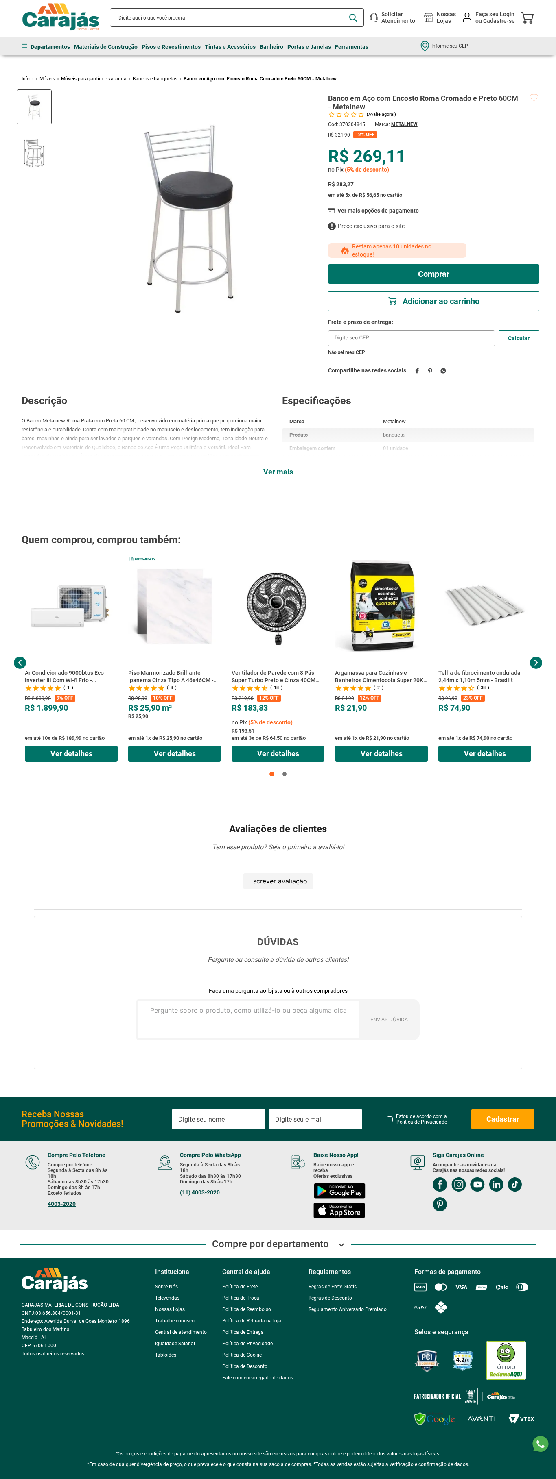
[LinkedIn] (496, 1185)
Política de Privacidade (421, 1122)
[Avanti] (481, 1419)
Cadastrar (502, 1119)
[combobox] (237, 17)
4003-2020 (62, 1204)
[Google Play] (339, 1192)
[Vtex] (521, 1419)
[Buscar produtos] (353, 18)
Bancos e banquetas (155, 79)
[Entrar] (489, 17)
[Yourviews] (463, 1361)
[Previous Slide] (20, 663)
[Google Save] (434, 1418)
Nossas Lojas (446, 17)
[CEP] (411, 332)
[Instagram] (458, 1185)
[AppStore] (339, 1211)
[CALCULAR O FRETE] (519, 338)
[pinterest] (430, 370)
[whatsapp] (443, 370)
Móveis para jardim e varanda (94, 79)
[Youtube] (477, 1185)
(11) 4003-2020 (200, 1192)
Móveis (47, 79)
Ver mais (278, 472)
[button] (271, 774)
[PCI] (427, 1361)
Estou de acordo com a (421, 1119)
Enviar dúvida (389, 1019)
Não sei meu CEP (346, 352)
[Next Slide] (536, 663)
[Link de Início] (27, 79)
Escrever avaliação (278, 881)
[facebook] (417, 370)
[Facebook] (440, 1185)
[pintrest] (440, 1205)
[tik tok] (515, 1185)
